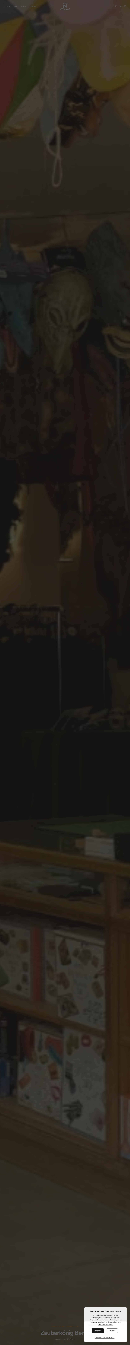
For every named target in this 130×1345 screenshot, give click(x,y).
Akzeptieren (97, 1331)
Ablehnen (112, 1331)
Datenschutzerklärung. (105, 1324)
